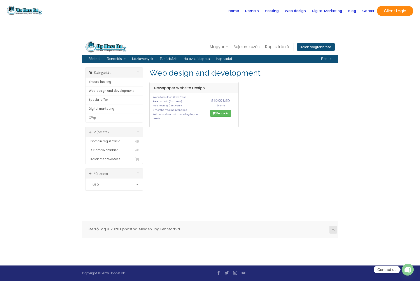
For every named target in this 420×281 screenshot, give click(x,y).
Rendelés (115, 59)
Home (233, 10)
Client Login (395, 11)
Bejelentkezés (246, 46)
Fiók (325, 59)
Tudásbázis (168, 59)
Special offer (98, 100)
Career (368, 10)
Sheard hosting (100, 82)
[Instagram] (235, 273)
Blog (352, 10)
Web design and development (111, 91)
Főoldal (94, 59)
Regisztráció (277, 46)
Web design (295, 10)
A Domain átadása (103, 150)
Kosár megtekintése (316, 47)
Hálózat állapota (197, 59)
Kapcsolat (224, 59)
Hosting (272, 10)
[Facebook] (218, 273)
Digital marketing (101, 109)
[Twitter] (227, 273)
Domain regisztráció (104, 141)
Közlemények (142, 59)
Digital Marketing (327, 10)
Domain (252, 10)
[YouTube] (243, 273)
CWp (92, 118)
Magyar (218, 46)
